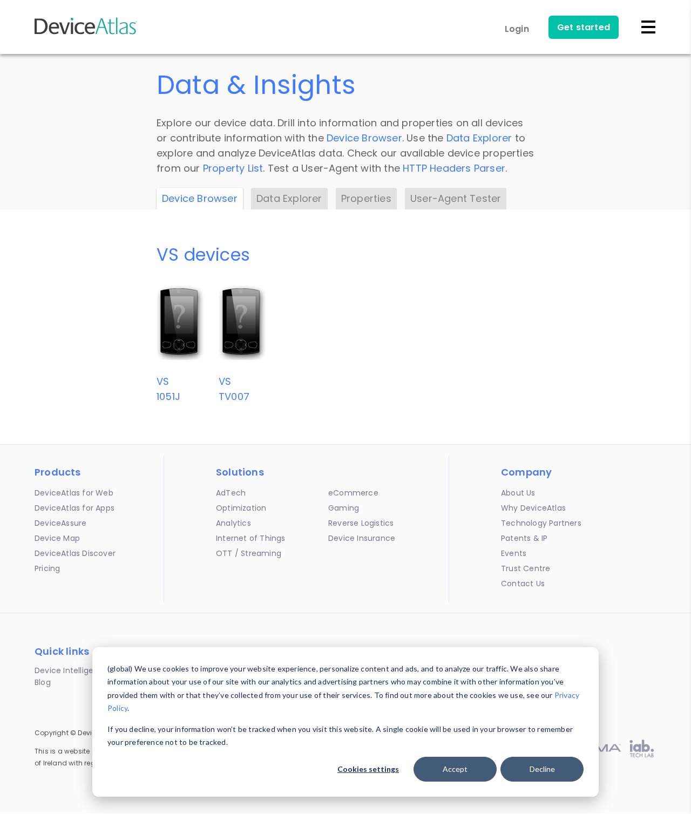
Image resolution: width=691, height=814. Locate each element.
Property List (233, 168)
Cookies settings (368, 769)
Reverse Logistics (361, 523)
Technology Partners (541, 523)
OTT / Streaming (248, 553)
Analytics (233, 523)
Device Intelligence (72, 670)
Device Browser (364, 138)
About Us (518, 492)
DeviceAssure (60, 523)
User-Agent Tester (455, 198)
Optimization (241, 508)
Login (517, 29)
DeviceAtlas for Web (74, 492)
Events (513, 553)
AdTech (231, 492)
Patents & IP (524, 538)
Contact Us (523, 583)
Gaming (343, 508)
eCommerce (353, 492)
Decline (542, 769)
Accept (455, 769)
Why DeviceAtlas (533, 508)
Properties (366, 198)
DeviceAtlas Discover (75, 553)
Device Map (57, 538)
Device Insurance (361, 538)
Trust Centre (525, 568)
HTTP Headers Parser (454, 168)
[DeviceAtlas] (86, 33)
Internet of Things (251, 538)
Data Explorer (479, 138)
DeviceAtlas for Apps (74, 508)
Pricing (47, 568)
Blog (43, 682)
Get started (583, 27)
